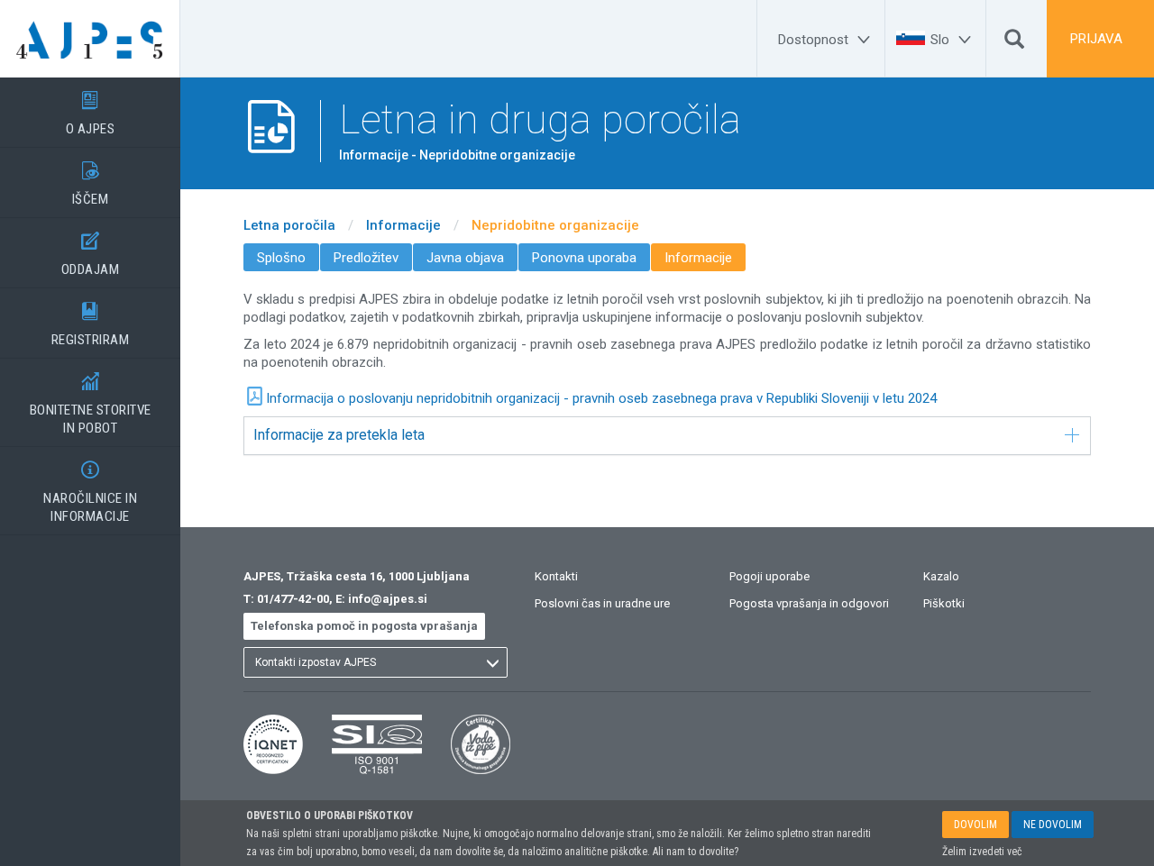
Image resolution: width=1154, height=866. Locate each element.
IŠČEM (90, 184)
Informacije (403, 225)
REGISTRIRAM (90, 325)
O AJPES (90, 114)
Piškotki (944, 603)
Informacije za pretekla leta (339, 434)
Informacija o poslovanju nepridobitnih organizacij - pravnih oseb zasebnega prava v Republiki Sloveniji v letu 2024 (601, 398)
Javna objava (465, 258)
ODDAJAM (90, 255)
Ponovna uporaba (584, 258)
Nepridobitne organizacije (555, 225)
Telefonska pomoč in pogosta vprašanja (364, 626)
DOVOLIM (975, 824)
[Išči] (1014, 43)
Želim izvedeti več (982, 851)
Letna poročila (289, 225)
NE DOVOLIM (1052, 824)
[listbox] (375, 662)
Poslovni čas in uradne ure (602, 603)
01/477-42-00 (293, 599)
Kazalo (941, 576)
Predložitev (366, 258)
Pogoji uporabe (769, 576)
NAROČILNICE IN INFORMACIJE (90, 492)
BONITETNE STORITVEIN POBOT (90, 404)
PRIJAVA (1096, 39)
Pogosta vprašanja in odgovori (809, 603)
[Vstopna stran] (90, 38)
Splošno (281, 258)
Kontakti (556, 576)
